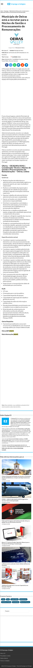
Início (2, 11)
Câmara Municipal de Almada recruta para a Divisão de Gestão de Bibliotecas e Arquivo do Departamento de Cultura (16, 478)
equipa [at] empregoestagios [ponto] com (17, 445)
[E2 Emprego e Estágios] (16, 4)
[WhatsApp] (14, 65)
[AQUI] (11, 331)
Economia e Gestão (23, 59)
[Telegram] (26, 65)
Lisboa (19, 57)
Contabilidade (15, 59)
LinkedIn (4, 450)
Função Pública (5, 61)
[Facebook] (6, 65)
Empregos (6, 11)
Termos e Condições (5, 660)
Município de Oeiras (20, 47)
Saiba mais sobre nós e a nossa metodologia (12, 448)
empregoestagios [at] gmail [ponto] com (17, 446)
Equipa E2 (6, 50)
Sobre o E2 (2, 653)
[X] (10, 65)
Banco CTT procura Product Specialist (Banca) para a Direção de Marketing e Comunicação (15, 543)
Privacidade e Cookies (5, 655)
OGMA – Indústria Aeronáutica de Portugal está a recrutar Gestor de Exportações (15, 500)
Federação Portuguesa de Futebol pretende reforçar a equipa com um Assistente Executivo (16, 521)
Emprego (6, 57)
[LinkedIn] (18, 65)
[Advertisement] (16, 97)
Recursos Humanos (13, 61)
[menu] (2, 4)
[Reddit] (22, 65)
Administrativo (8, 59)
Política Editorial (4, 658)
